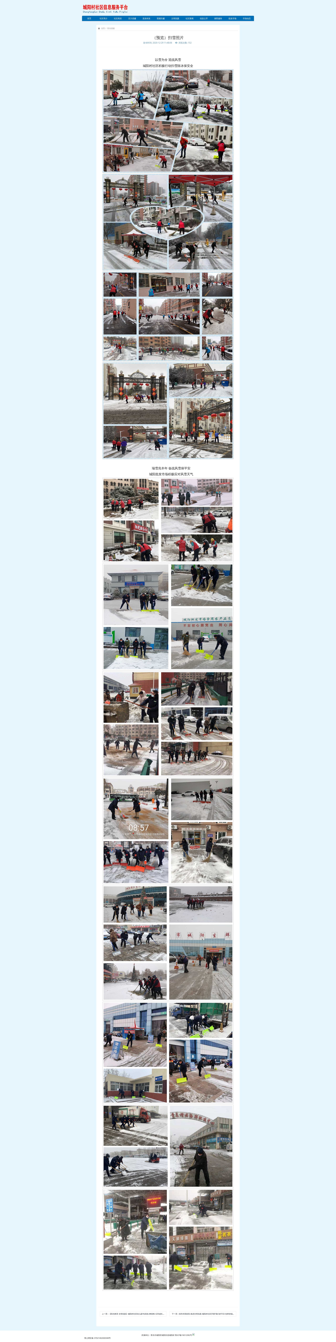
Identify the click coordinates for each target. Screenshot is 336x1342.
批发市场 (232, 18)
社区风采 (118, 18)
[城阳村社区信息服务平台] (108, 7)
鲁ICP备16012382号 (183, 1335)
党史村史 (146, 18)
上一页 (134, 1314)
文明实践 (175, 18)
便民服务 (218, 18)
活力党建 (132, 18)
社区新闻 (189, 18)
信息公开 (204, 18)
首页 (89, 18)
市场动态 (247, 18)
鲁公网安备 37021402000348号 (97, 1338)
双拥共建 (161, 18)
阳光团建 (111, 28)
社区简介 (103, 18)
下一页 (204, 1314)
